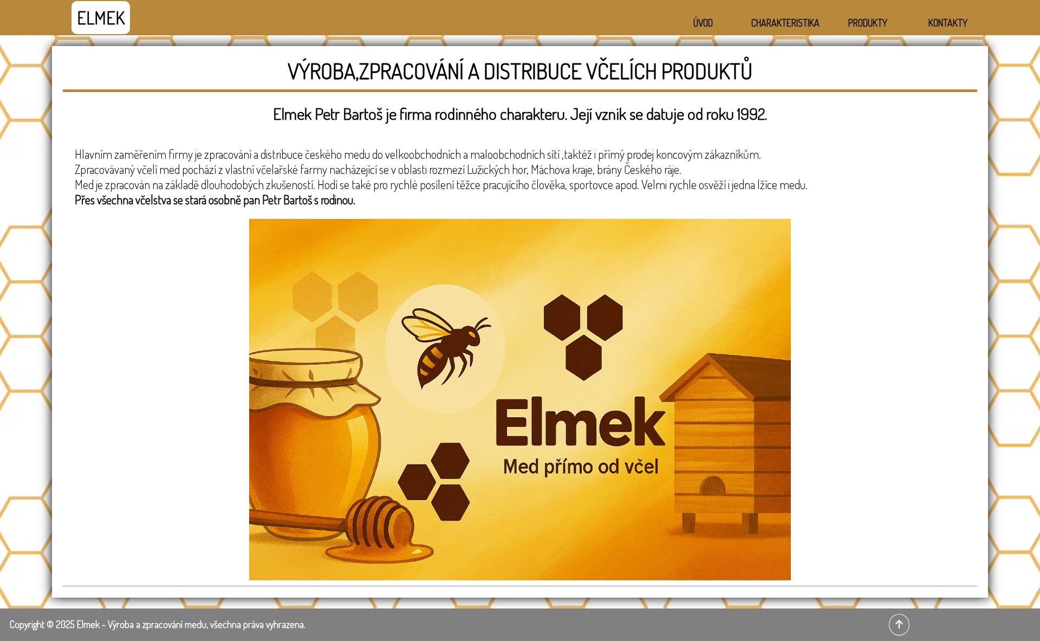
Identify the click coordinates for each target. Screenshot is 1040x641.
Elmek (101, 18)
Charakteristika (785, 23)
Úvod (703, 23)
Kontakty (947, 23)
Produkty (867, 23)
